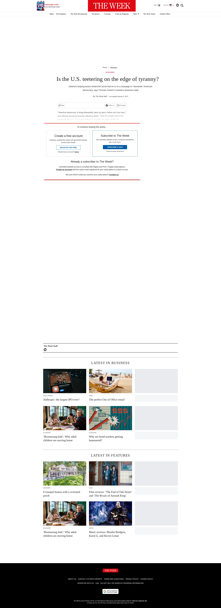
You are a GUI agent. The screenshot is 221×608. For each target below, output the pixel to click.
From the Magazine (122, 14)
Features (110, 72)
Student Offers (165, 14)
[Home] (51, 14)
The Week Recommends (79, 14)
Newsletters (96, 14)
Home (105, 67)
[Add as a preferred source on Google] (110, 591)
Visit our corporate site (139, 601)
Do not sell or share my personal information (122, 583)
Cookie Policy (147, 579)
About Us (72, 579)
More (135, 14)
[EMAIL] (46, 349)
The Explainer (61, 14)
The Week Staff (101, 96)
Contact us (114, 175)
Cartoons (107, 14)
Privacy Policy (132, 579)
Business (113, 67)
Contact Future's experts (90, 579)
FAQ (97, 583)
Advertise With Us (85, 583)
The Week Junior (149, 14)
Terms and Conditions (114, 579)
